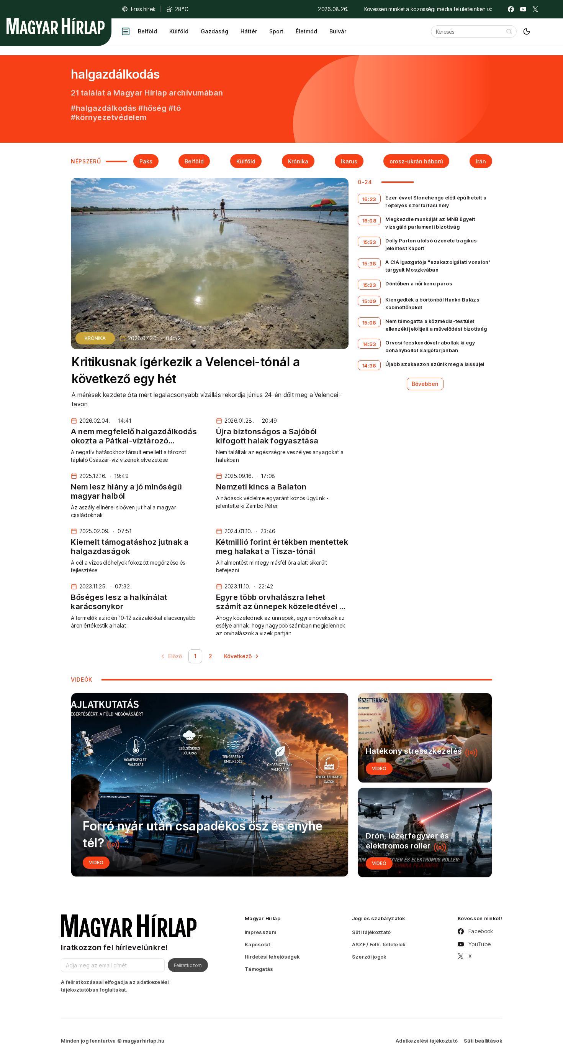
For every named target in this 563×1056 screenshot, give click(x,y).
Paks (145, 161)
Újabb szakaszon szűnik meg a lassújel (434, 364)
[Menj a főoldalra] (56, 26)
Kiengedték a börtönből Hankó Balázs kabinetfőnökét (432, 303)
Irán (481, 161)
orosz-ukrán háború (416, 161)
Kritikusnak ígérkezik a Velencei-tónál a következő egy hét (186, 370)
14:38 (369, 365)
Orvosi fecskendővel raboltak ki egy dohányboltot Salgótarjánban (430, 346)
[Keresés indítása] (509, 31)
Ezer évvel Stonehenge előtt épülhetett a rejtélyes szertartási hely (435, 201)
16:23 (369, 199)
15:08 (369, 323)
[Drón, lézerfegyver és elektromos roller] (425, 832)
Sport (276, 31)
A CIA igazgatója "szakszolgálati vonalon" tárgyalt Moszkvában (438, 266)
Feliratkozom (188, 965)
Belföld (147, 31)
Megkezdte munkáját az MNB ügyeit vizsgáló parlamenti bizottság (430, 223)
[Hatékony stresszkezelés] (425, 738)
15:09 (369, 301)
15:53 (369, 242)
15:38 (369, 263)
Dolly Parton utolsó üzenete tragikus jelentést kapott (431, 244)
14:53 (369, 344)
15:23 (369, 285)
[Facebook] (511, 9)
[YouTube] (523, 9)
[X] (535, 9)
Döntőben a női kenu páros (418, 283)
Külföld (178, 31)
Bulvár (337, 31)
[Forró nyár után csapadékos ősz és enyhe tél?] (209, 784)
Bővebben (425, 384)
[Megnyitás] (125, 31)
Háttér (249, 31)
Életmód (306, 31)
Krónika (298, 161)
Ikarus (349, 161)
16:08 (369, 220)
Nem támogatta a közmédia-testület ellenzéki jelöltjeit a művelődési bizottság (436, 325)
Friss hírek (143, 9)
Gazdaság (214, 31)
